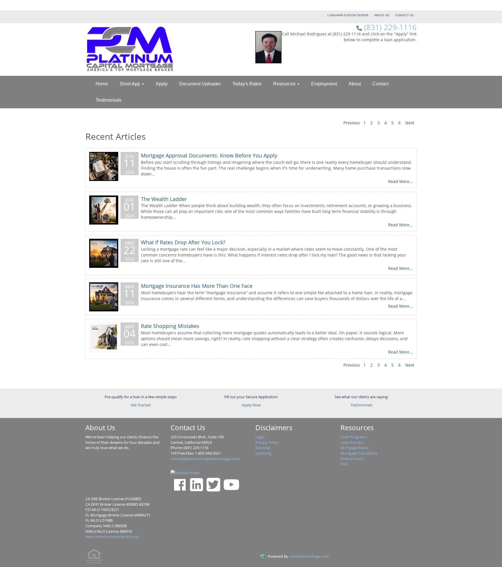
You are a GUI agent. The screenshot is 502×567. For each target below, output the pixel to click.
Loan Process (351, 442)
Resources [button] (285, 83)
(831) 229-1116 (390, 27)
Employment (324, 83)
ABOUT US (381, 15)
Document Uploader (200, 83)
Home (102, 83)
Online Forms (352, 458)
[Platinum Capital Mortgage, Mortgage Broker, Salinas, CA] (123, 475)
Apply (162, 83)
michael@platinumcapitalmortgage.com (205, 458)
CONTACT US (404, 15)
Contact (380, 83)
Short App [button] (130, 83)
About (355, 83)
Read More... (400, 181)
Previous (351, 122)
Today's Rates (246, 83)
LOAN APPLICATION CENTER (347, 15)
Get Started (140, 405)
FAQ (344, 463)
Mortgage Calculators (358, 453)
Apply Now (251, 405)
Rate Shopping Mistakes (170, 325)
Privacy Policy (267, 442)
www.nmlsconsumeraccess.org (112, 536)
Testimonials (108, 100)
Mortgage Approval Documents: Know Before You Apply (209, 155)
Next (409, 122)
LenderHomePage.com (309, 556)
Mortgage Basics (354, 447)
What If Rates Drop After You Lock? (183, 242)
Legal (259, 436)
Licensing (263, 453)
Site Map (262, 447)
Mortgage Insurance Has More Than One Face (196, 285)
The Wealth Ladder (164, 198)
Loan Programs (353, 436)
